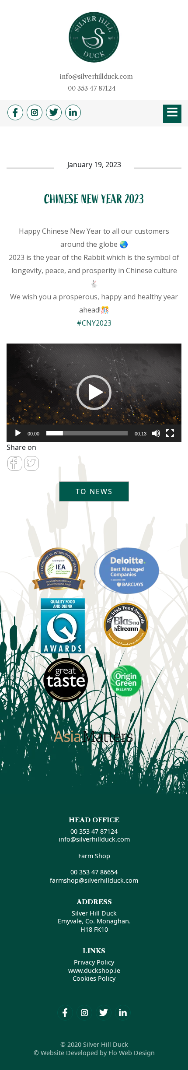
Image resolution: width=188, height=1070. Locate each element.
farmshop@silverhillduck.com (94, 880)
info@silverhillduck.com (96, 77)
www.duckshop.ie (94, 970)
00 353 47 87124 (92, 88)
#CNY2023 (94, 323)
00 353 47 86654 (94, 872)
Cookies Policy (94, 978)
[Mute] (156, 433)
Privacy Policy (94, 962)
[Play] (18, 433)
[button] (94, 392)
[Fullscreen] (170, 433)
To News (94, 491)
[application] (94, 393)
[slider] (87, 433)
